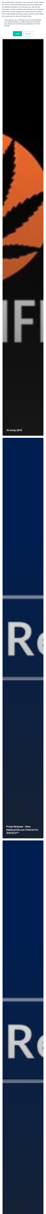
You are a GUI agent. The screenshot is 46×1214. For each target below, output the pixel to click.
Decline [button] (28, 34)
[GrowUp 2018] (23, 235)
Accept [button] (17, 34)
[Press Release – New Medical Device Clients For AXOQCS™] (23, 638)
